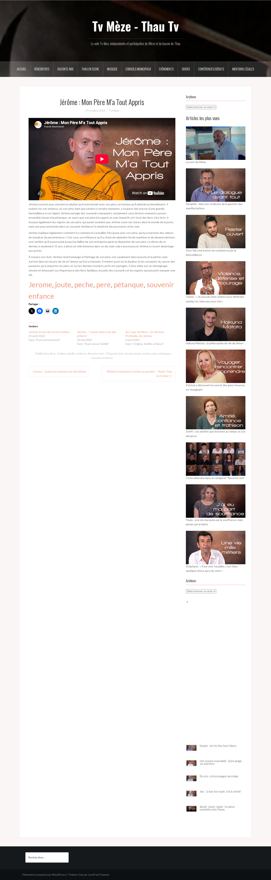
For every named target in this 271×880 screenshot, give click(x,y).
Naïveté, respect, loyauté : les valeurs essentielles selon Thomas (217, 808)
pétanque (129, 284)
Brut (53, 353)
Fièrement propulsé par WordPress (44, 874)
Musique (112, 69)
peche (83, 284)
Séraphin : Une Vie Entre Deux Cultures (218, 746)
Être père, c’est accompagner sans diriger (219, 776)
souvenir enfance (102, 357)
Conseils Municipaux (138, 69)
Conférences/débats (211, 69)
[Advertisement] (215, 678)
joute (63, 284)
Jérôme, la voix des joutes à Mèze (49, 332)
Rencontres (41, 69)
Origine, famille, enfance (71, 353)
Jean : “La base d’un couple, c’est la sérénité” (220, 791)
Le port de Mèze (196, 162)
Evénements (166, 69)
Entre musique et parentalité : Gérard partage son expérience (221, 762)
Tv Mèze (114, 110)
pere (103, 284)
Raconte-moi (65, 69)
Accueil (21, 69)
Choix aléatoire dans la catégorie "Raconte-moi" (215, 478)
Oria (80, 874)
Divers (186, 69)
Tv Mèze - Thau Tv (135, 26)
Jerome (40, 284)
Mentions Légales (243, 69)
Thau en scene (90, 69)
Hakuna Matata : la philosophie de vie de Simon (214, 343)
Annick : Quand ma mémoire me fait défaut (60, 371)
